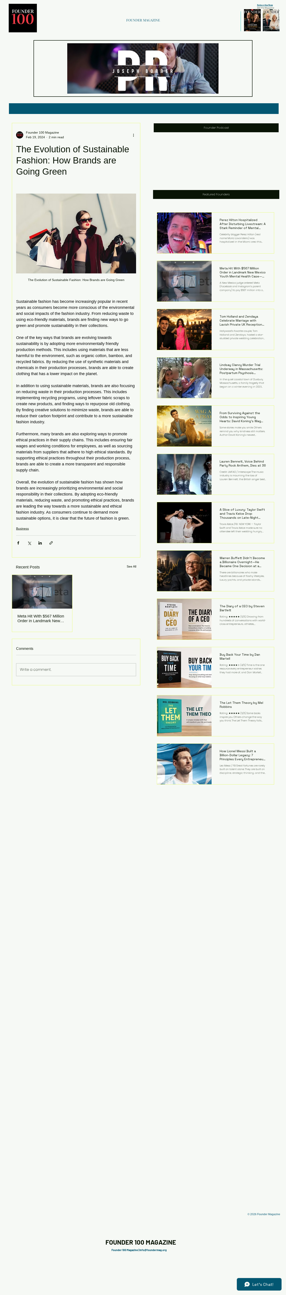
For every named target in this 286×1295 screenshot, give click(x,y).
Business (22, 528)
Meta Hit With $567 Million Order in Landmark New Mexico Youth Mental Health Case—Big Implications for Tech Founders (40, 618)
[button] (213, 89)
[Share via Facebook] (18, 543)
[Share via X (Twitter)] (29, 543)
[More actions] (133, 135)
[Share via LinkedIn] (40, 543)
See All (131, 566)
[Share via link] (51, 543)
